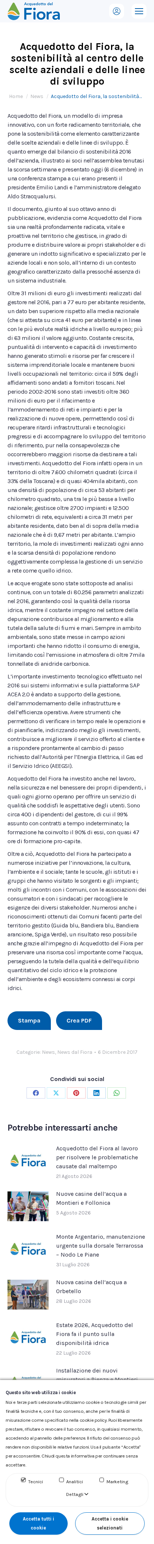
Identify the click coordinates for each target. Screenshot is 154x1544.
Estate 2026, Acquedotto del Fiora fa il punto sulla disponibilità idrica (94, 1333)
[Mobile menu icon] (139, 11)
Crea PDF (79, 1020)
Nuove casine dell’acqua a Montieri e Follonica (91, 1198)
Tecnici (35, 1481)
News (48, 1052)
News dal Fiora (74, 1052)
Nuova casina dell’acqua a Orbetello (91, 1287)
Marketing (117, 1481)
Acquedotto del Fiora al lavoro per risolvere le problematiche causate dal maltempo (97, 1157)
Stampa (29, 1020)
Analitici (74, 1481)
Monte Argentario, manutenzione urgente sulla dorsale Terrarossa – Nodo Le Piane (100, 1245)
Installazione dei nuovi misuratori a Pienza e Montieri (97, 1375)
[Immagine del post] (28, 1161)
